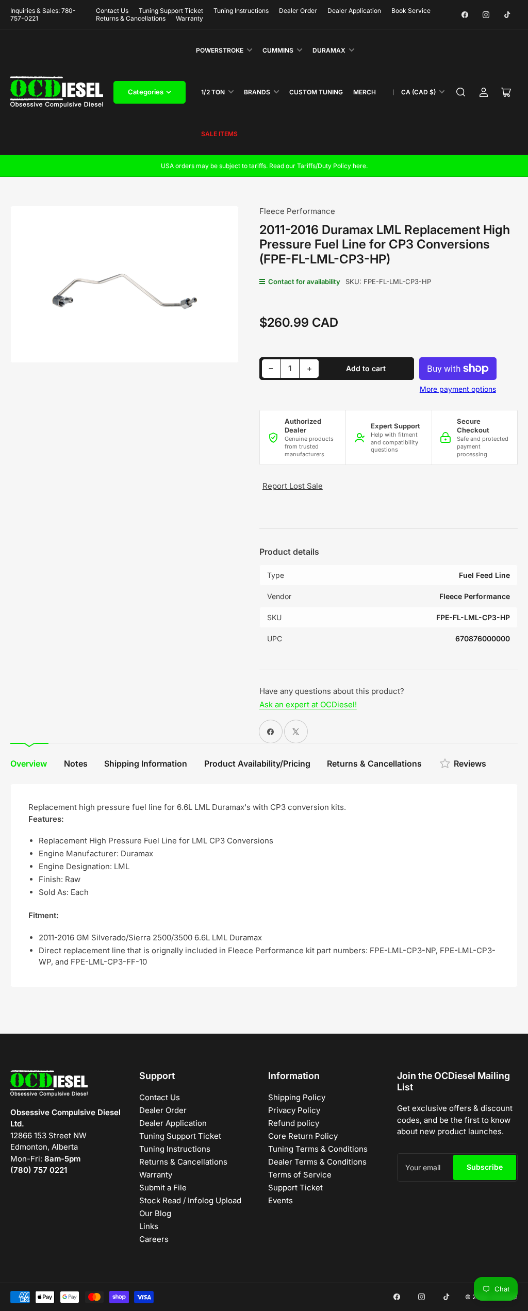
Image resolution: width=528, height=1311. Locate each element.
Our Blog (155, 1213)
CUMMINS (277, 50)
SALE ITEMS (219, 134)
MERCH (364, 92)
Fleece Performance (297, 211)
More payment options (458, 389)
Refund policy (293, 1123)
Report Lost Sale (292, 486)
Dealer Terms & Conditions (317, 1162)
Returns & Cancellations (131, 18)
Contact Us (112, 10)
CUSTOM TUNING (316, 92)
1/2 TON (213, 92)
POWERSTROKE (219, 50)
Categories (145, 92)
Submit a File (163, 1187)
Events (280, 1200)
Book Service (411, 10)
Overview (28, 763)
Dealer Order (298, 10)
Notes (76, 763)
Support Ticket (295, 1187)
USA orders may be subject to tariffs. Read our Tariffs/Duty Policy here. (264, 166)
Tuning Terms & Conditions (318, 1149)
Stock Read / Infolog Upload (190, 1200)
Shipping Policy (296, 1097)
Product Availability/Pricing (257, 763)
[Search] (461, 92)
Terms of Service (300, 1175)
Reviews (470, 763)
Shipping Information (145, 763)
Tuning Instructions (241, 10)
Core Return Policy (303, 1136)
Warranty (189, 18)
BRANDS (257, 92)
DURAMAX (328, 50)
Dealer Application (354, 10)
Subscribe (485, 1167)
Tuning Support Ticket (171, 10)
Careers (154, 1239)
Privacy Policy (294, 1110)
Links (148, 1226)
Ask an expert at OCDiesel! (308, 704)
